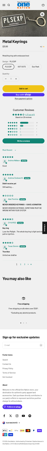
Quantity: (6, 74)
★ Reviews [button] (45, 227)
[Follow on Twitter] (10, 416)
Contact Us (7, 364)
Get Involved (7, 377)
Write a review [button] (23, 141)
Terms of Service (9, 373)
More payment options (23, 98)
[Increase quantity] (16, 78)
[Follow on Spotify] (29, 416)
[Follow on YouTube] (23, 416)
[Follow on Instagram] (17, 416)
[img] (8, 157)
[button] (13, 123)
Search (5, 360)
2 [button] (20, 264)
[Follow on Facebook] (4, 416)
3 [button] (24, 264)
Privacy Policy (8, 368)
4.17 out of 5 (30, 115)
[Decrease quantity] (6, 78)
